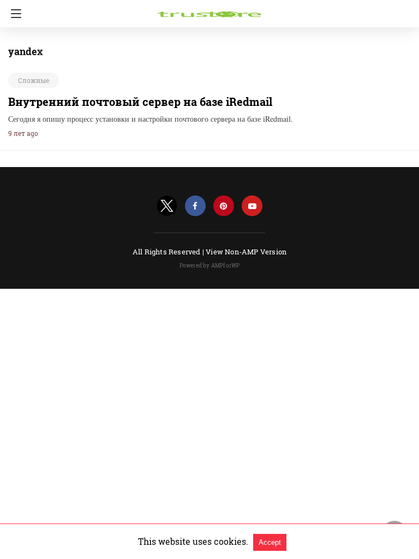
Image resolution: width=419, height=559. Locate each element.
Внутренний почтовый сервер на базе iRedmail (140, 101)
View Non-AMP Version (246, 252)
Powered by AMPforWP (209, 265)
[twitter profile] (167, 206)
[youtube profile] (252, 206)
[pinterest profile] (223, 206)
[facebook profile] (195, 206)
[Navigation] (13, 13)
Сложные (33, 80)
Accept (270, 542)
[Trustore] (209, 10)
